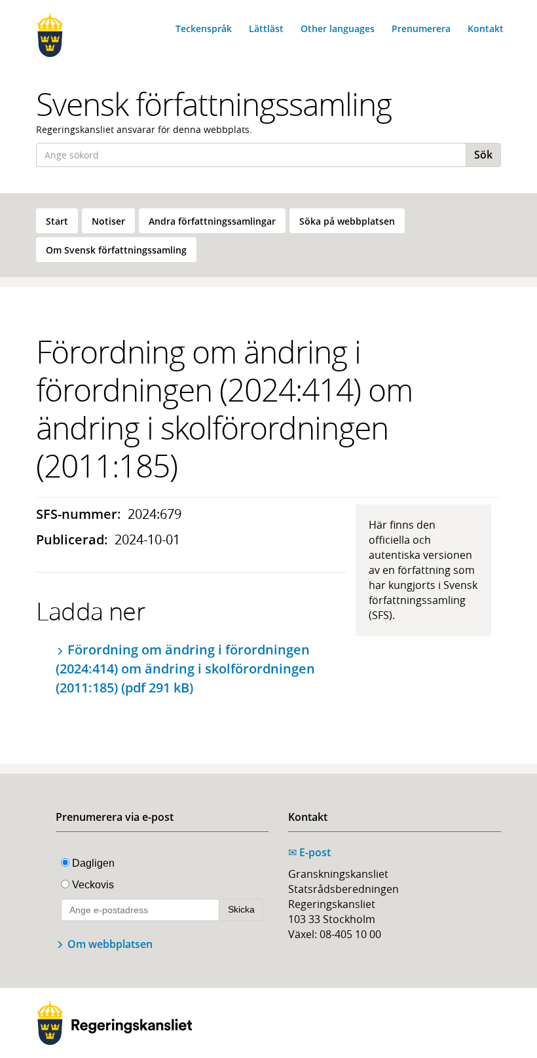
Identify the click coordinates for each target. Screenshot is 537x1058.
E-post (309, 852)
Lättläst (266, 28)
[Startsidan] (87, 35)
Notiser (108, 221)
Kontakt (486, 28)
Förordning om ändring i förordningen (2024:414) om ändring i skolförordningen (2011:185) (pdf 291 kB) (185, 668)
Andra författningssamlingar (212, 221)
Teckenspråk (204, 28)
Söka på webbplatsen (347, 221)
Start (57, 221)
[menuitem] (57, 220)
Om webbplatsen (110, 944)
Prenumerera (421, 28)
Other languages (338, 28)
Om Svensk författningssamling (116, 250)
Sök (483, 154)
